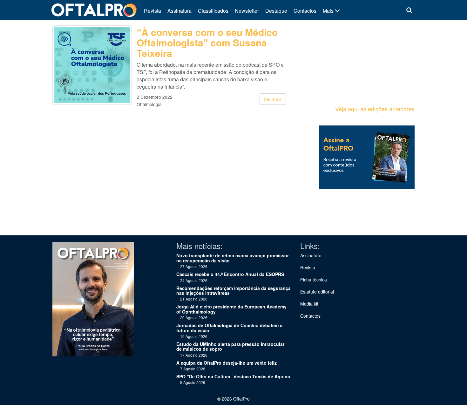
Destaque (276, 10)
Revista (152, 10)
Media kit (309, 303)
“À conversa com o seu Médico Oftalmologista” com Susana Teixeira (207, 42)
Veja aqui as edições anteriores (375, 109)
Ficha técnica (313, 279)
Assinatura (179, 10)
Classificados (213, 10)
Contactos (305, 10)
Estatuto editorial (317, 291)
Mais (329, 10)
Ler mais (273, 99)
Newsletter (247, 10)
